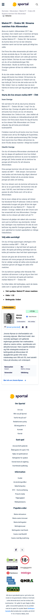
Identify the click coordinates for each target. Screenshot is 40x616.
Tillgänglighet (20, 498)
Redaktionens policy (20, 422)
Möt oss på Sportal (20, 414)
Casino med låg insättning (20, 538)
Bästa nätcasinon (20, 514)
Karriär (20, 434)
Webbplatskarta (20, 502)
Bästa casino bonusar (20, 518)
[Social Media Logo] (16, 550)
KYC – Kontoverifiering (20, 490)
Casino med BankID (20, 534)
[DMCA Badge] (13, 560)
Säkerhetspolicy (20, 486)
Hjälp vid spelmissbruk (20, 454)
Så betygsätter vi (20, 426)
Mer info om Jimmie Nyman (13, 380)
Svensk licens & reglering (20, 462)
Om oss (20, 410)
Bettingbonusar (20, 526)
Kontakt (20, 430)
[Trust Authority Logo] (13, 567)
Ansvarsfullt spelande (20, 446)
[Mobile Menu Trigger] (3, 4)
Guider (20, 478)
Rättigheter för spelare (20, 458)
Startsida (5, 11)
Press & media (20, 494)
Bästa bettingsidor (20, 522)
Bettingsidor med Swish (20, 530)
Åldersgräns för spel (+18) (20, 450)
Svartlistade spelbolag (20, 466)
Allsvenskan (14, 11)
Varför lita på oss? (20, 418)
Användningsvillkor (20, 482)
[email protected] (13, 327)
